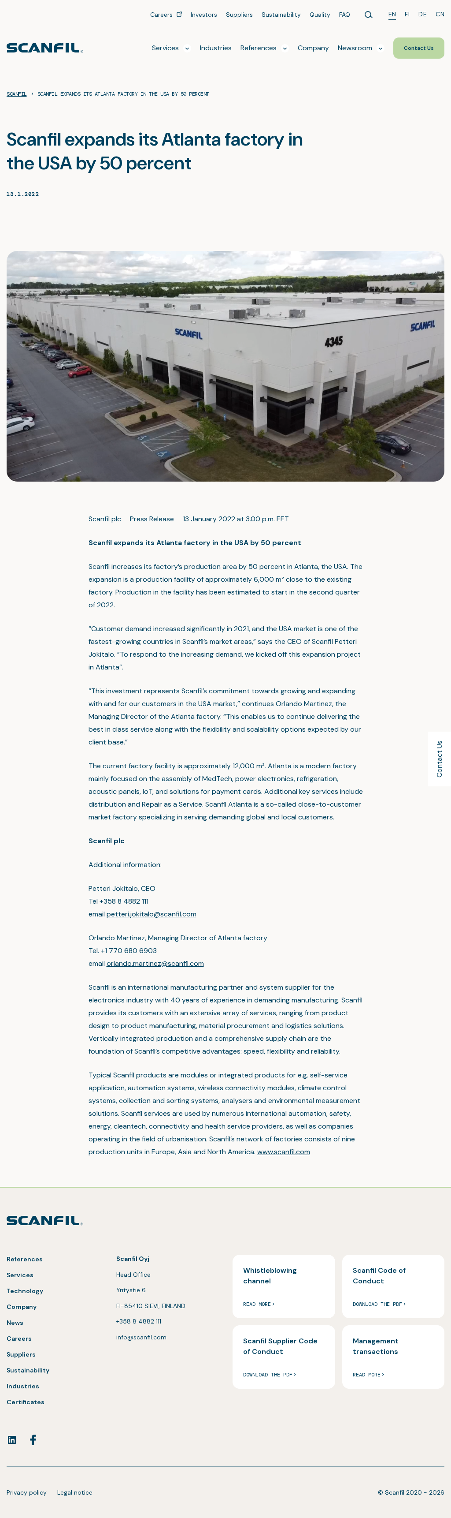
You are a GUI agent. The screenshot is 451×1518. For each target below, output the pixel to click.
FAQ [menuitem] (344, 15)
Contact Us (439, 759)
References (25, 1259)
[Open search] (368, 14)
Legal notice (74, 1492)
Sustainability (28, 1370)
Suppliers (21, 1354)
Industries (23, 1386)
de (422, 14)
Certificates (25, 1402)
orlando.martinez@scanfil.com (155, 963)
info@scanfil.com (141, 1337)
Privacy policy (27, 1492)
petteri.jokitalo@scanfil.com (151, 914)
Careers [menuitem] (162, 15)
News (15, 1323)
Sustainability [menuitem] (281, 15)
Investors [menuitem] (204, 15)
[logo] (45, 47)
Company (22, 1307)
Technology (25, 1291)
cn (440, 14)
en (392, 14)
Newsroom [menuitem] (355, 47)
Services (20, 1275)
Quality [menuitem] (320, 15)
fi (407, 14)
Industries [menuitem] (216, 47)
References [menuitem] (258, 47)
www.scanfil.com (283, 1151)
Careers (19, 1338)
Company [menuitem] (313, 47)
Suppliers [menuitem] (239, 15)
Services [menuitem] (165, 47)
